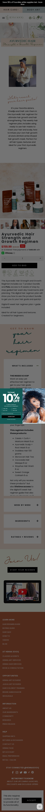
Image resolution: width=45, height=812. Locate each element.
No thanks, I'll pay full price (11, 419)
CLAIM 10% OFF (11, 416)
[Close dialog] (43, 390)
